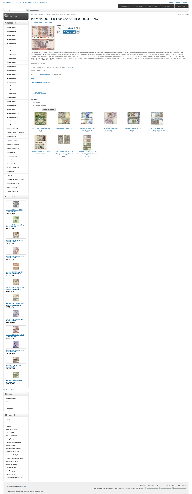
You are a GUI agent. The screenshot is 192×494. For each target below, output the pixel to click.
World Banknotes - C (12, 35)
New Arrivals (9, 408)
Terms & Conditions (11, 435)
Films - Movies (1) (12, 187)
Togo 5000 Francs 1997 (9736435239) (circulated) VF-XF (157, 129)
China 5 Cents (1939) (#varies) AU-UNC (40, 129)
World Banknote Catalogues (14, 448)
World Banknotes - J (12, 62)
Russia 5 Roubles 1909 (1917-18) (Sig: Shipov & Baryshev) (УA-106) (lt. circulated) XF (63, 153)
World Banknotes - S (12, 97)
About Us (8, 426)
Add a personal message (39, 105)
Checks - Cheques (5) (13, 148)
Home (31, 14)
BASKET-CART (125, 6)
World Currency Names (12, 461)
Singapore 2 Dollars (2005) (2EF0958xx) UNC (110, 129)
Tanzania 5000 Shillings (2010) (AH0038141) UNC (15, 351)
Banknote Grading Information (14, 458)
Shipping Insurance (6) (13, 183)
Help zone (8, 420)
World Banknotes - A (12, 27)
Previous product (36, 22)
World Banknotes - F (12, 47)
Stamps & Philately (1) (13, 167)
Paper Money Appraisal (12, 471)
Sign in (171, 2)
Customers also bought (40, 93)
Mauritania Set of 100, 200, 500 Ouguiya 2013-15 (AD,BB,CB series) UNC (87, 153)
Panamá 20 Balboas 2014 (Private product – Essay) (40, 152)
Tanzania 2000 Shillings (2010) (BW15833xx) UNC (15, 335)
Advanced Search (34, 10)
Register (178, 2)
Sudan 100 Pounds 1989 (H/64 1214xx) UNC (133, 129)
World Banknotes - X (12, 117)
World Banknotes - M (12, 74)
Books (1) (9, 175)
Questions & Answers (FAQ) (14, 442)
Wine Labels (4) (11, 160)
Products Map (10, 405)
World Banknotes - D (12, 39)
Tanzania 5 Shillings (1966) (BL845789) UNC (14, 366)
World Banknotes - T (40, 14)
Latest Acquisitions (11, 429)
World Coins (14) (11, 136)
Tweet (32, 78)
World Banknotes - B (12, 31)
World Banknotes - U (12, 105)
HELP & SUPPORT (153, 6)
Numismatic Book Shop (12, 451)
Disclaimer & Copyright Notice (14, 477)
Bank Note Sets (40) (12, 129)
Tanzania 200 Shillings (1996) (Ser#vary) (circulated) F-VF (15, 288)
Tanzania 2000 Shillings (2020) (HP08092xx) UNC (15, 257)
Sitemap (8, 402)
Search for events (11, 398)
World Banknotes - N (12, 78)
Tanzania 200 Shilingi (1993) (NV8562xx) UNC (14, 241)
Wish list (185, 2)
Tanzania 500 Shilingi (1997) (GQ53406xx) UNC (14, 210)
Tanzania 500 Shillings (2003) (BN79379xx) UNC (15, 225)
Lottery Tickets (11, 152)
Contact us (9, 423)
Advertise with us (11, 474)
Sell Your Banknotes (11, 464)
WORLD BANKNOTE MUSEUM (15, 132)
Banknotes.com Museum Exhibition (16, 486)
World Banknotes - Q (12, 90)
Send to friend (38, 92)
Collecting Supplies (12, 140)
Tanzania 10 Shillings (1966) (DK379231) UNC (14, 381)
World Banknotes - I (12, 58)
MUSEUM (167, 6)
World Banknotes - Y (12, 121)
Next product (49, 22)
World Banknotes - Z (12, 125)
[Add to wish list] (78, 32)
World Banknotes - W (13, 113)
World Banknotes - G (12, 51)
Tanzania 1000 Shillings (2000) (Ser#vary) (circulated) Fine (15, 304)
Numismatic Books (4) (13, 144)
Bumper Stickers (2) (12, 191)
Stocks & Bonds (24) (12, 156)
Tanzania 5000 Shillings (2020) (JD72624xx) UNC (15, 320)
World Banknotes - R (12, 93)
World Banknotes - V (12, 109)
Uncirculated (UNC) (45, 74)
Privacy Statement (11, 445)
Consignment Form (11, 467)
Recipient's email (35, 102)
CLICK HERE (69, 67)
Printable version (182, 14)
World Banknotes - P (12, 86)
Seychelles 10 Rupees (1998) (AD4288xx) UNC (87, 129)
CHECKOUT (139, 6)
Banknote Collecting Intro (13, 455)
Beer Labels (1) (11, 164)
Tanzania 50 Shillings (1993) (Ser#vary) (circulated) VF (14, 272)
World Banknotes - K (12, 66)
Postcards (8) (10, 171)
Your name (33, 97)
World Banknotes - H (12, 55)
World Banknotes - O (12, 82)
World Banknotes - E (12, 43)
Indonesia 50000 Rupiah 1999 (64, 128)
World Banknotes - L (12, 70)
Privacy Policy (10, 439)
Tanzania (48, 14)
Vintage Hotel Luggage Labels (15, 179)
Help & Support (10, 432)
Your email (33, 99)
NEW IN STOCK (181, 6)
